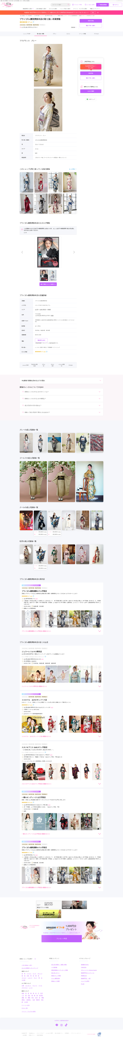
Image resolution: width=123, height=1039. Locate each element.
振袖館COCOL (85, 964)
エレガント (28, 985)
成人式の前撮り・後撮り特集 (59, 964)
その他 (23, 980)
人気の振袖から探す (41, 8)
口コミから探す (53, 8)
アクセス (96, 33)
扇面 (23, 997)
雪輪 (42, 997)
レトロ (30, 987)
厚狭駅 (49, 309)
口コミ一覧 (25, 1008)
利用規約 (67, 1033)
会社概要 (25, 1035)
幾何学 (38, 1000)
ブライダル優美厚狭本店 (72, 15)
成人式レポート (55, 973)
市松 (42, 1000)
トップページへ (119, 0)
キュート (35, 985)
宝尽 (36, 997)
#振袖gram (84, 975)
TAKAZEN (83, 967)
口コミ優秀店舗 (55, 978)
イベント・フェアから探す (80, 8)
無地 (23, 993)
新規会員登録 (103, 4)
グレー (36, 144)
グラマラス (25, 987)
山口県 (36, 309)
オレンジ (40, 973)
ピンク (34, 973)
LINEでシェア (92, 99)
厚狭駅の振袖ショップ (62, 15)
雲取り (23, 1000)
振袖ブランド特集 (56, 975)
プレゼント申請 (78, 4)
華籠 (29, 997)
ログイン (116, 4)
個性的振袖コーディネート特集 (59, 970)
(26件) (31, 704)
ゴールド (41, 144)
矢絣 (34, 1000)
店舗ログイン (32, 1035)
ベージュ (29, 973)
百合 (29, 995)
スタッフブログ (40, 1033)
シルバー (30, 978)
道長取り (29, 1000)
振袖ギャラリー (82, 15)
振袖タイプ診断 (55, 981)
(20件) (31, 802)
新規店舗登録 (40, 1035)
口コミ (68, 33)
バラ (23, 995)
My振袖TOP (24, 1033)
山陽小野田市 (43, 309)
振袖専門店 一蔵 (85, 978)
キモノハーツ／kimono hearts (89, 970)
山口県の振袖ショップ (38, 15)
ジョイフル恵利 (85, 981)
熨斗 (33, 997)
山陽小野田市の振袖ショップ (50, 15)
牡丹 (36, 153)
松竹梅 (41, 995)
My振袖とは (31, 1033)
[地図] (52, 315)
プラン (54, 33)
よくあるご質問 (90, 4)
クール (36, 148)
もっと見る (72, 169)
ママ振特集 (54, 967)
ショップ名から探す (65, 8)
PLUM (82, 984)
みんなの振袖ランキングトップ (30, 968)
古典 (23, 985)
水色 (28, 975)
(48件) (31, 22)
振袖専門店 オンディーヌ (87, 973)
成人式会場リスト (59, 1033)
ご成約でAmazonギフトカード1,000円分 (30, 585)
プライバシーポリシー (76, 1033)
